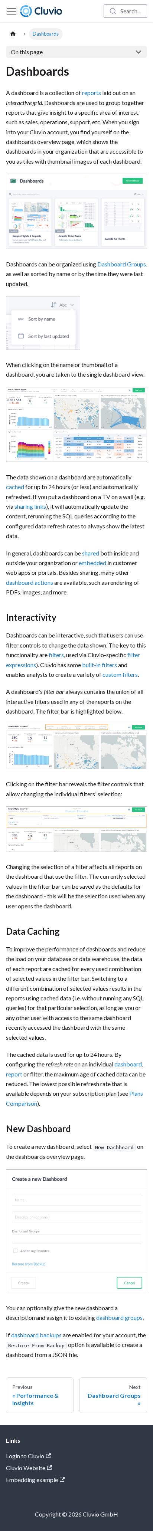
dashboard (128, 1064)
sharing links (30, 506)
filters (56, 654)
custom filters (120, 674)
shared (90, 553)
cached (15, 486)
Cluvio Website (25, 1467)
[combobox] (125, 11)
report (14, 1074)
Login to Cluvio (25, 1455)
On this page (27, 51)
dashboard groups (119, 1317)
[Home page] (13, 34)
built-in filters (99, 664)
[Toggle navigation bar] (11, 11)
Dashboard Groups (121, 264)
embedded (92, 562)
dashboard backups (36, 1334)
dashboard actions (29, 582)
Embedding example (32, 1479)
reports (91, 92)
